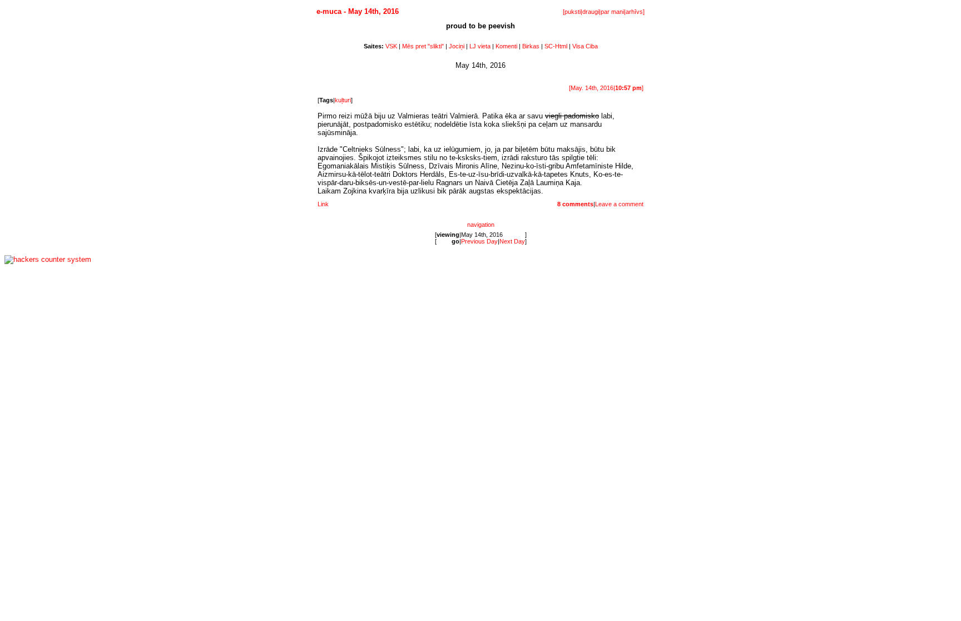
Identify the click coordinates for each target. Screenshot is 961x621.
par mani (612, 11)
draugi (590, 11)
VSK (391, 46)
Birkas (530, 46)
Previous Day (479, 241)
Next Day (512, 241)
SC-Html (555, 46)
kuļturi (343, 100)
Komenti (506, 46)
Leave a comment (619, 204)
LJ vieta (480, 46)
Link (323, 204)
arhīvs (634, 11)
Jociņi (456, 46)
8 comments (575, 204)
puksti (572, 11)
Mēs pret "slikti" (423, 46)
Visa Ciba (585, 46)
